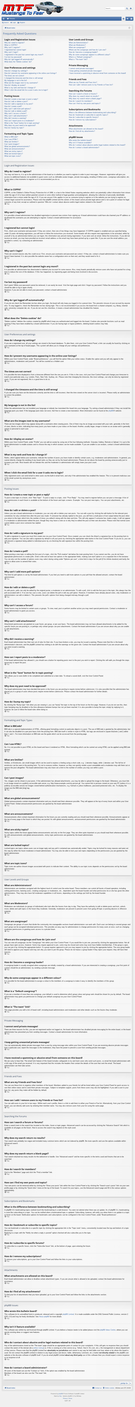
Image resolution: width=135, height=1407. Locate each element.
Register (22, 22)
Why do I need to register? (14, 43)
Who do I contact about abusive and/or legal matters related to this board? (97, 145)
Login (14, 22)
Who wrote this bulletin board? (80, 140)
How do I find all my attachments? (82, 131)
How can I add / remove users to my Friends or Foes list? (91, 85)
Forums (12, 19)
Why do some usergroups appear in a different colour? (89, 55)
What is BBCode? (11, 137)
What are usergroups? (77, 47)
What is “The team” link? (78, 59)
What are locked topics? (13, 154)
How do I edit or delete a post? (16, 101)
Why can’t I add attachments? (15, 116)
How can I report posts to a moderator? (19, 121)
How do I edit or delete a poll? (15, 111)
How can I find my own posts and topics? (84, 103)
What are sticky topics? (13, 151)
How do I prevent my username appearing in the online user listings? (30, 73)
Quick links (4, 19)
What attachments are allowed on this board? (86, 129)
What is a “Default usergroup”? (80, 57)
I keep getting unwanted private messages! (85, 71)
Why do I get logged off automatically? (19, 59)
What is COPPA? (11, 45)
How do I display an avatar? (15, 85)
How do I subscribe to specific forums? (84, 117)
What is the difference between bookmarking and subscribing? (92, 112)
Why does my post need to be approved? (20, 125)
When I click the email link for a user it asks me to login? (26, 90)
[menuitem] (124, 19)
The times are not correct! (14, 76)
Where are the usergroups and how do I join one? (87, 50)
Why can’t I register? (12, 47)
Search (6, 22)
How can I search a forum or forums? (83, 94)
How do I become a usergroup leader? (83, 52)
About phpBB (44, 1317)
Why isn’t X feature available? (80, 143)
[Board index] (33, 8)
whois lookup (39, 1348)
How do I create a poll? (13, 106)
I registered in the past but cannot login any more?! (23, 55)
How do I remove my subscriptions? (82, 120)
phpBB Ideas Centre (107, 1330)
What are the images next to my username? (21, 83)
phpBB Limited (68, 1314)
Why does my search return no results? (84, 96)
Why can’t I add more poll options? (17, 109)
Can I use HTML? (11, 139)
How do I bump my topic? (14, 128)
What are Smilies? (11, 142)
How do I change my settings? (16, 71)
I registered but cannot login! (15, 50)
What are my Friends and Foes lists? (83, 82)
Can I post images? (11, 144)
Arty (60, 1396)
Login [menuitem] (128, 19)
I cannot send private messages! (81, 68)
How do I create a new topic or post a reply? (21, 99)
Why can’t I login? (11, 52)
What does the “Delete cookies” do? (18, 62)
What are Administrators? (78, 43)
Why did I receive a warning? (15, 118)
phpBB (111, 411)
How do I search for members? (80, 101)
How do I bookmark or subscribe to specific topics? (88, 115)
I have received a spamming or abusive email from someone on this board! (97, 73)
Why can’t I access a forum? (15, 113)
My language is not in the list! (15, 80)
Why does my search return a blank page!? (85, 99)
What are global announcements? (17, 146)
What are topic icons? (12, 156)
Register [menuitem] (132, 19)
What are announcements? (14, 149)
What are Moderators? (77, 45)
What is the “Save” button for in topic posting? (21, 123)
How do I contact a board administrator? (84, 147)
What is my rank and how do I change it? (20, 88)
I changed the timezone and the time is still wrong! (23, 78)
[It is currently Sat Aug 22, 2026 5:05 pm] (129, 27)
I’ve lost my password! (13, 57)
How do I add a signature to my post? (18, 104)
